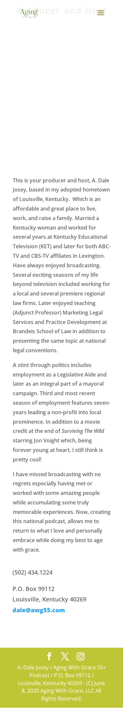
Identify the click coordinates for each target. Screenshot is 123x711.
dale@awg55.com (38, 610)
